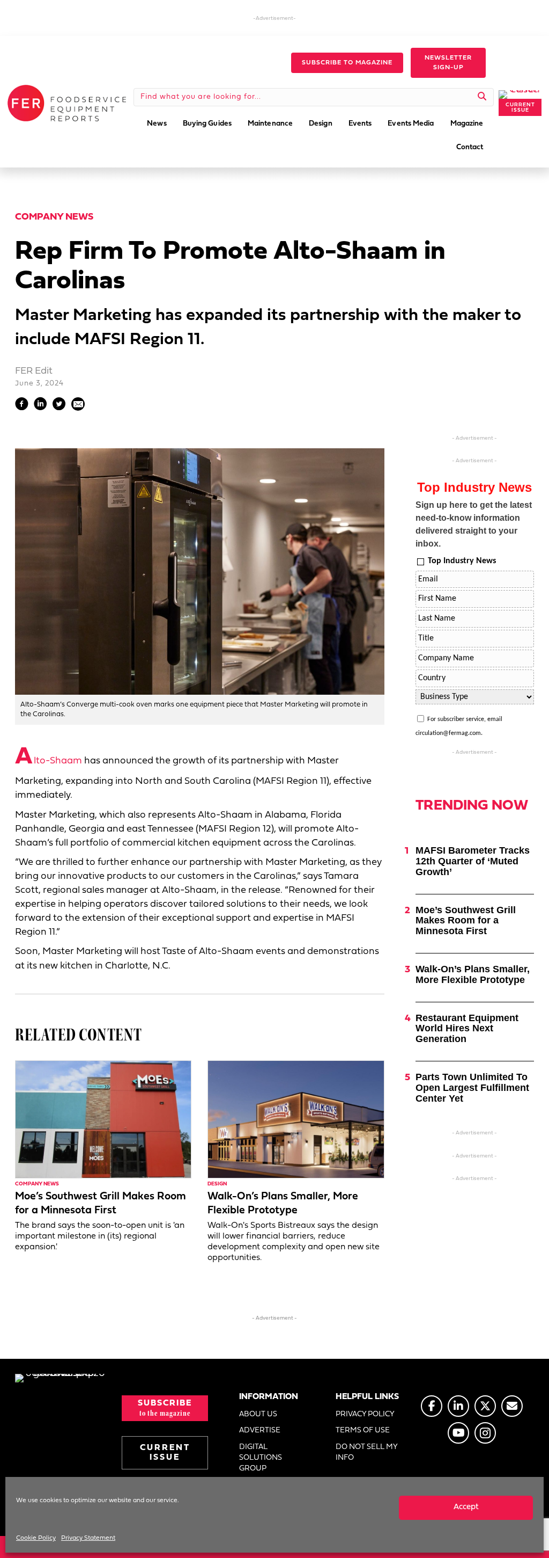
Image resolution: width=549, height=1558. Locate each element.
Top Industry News (462, 561)
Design (217, 1184)
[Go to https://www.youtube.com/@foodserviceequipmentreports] (458, 1433)
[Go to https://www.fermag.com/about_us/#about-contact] (512, 1406)
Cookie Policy (36, 1538)
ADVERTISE (259, 1430)
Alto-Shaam (48, 761)
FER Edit (34, 371)
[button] (347, 63)
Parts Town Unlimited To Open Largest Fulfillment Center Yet (472, 1088)
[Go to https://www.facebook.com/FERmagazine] (431, 1406)
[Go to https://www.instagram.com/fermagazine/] (485, 1433)
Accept (466, 1507)
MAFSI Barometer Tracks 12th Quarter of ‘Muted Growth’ (473, 861)
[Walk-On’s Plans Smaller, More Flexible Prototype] (295, 1120)
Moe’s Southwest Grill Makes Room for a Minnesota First (466, 921)
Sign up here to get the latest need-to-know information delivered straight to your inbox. (474, 524)
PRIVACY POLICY (365, 1414)
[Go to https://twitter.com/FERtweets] (485, 1406)
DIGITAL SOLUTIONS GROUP (260, 1458)
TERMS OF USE (363, 1430)
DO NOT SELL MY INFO (366, 1452)
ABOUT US (258, 1414)
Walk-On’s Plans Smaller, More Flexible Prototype (473, 974)
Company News (54, 217)
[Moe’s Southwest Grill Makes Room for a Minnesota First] (103, 1120)
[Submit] (482, 97)
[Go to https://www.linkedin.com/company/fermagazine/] (458, 1406)
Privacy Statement (88, 1538)
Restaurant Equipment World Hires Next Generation (467, 1029)
